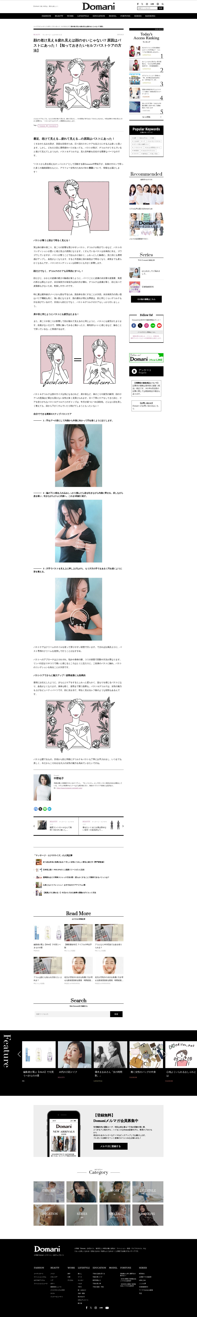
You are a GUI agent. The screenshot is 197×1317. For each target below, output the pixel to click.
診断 (134, 138)
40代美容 (136, 150)
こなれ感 (136, 141)
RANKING (150, 16)
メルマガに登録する (110, 1146)
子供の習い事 (97, 1283)
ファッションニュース (41, 1283)
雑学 (69, 1273)
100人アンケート (83, 1300)
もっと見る (146, 117)
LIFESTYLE (83, 16)
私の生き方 (81, 1296)
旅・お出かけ (82, 1290)
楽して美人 (154, 153)
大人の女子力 (53, 125)
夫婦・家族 (81, 1293)
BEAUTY (59, 16)
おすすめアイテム (39, 1280)
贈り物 (80, 1303)
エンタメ (80, 1280)
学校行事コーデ (97, 1277)
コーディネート (38, 1273)
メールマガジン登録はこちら (146, 332)
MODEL (113, 16)
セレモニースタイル (154, 141)
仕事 (69, 1277)
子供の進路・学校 (98, 1287)
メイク (53, 1273)
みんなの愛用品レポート (153, 147)
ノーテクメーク (137, 147)
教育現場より (97, 1280)
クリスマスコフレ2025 (58, 1290)
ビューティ (42, 26)
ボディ (49, 26)
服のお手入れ (144, 138)
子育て (80, 1287)
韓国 (152, 138)
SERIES (137, 16)
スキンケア (54, 1277)
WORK (70, 16)
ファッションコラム (40, 1277)
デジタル (70, 1280)
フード (80, 1277)
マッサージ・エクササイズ (61, 26)
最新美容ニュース (56, 1287)
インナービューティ (57, 1296)
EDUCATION (99, 16)
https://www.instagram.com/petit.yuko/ (69, 788)
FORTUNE (125, 16)
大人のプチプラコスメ (148, 150)
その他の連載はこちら (146, 299)
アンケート (145, 370)
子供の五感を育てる (99, 1273)
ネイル (53, 1293)
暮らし (80, 1273)
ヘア (143, 141)
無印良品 (145, 153)
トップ (36, 26)
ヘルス (80, 1283)
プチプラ (136, 153)
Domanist (42, 125)
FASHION (46, 16)
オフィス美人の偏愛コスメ (141, 144)
